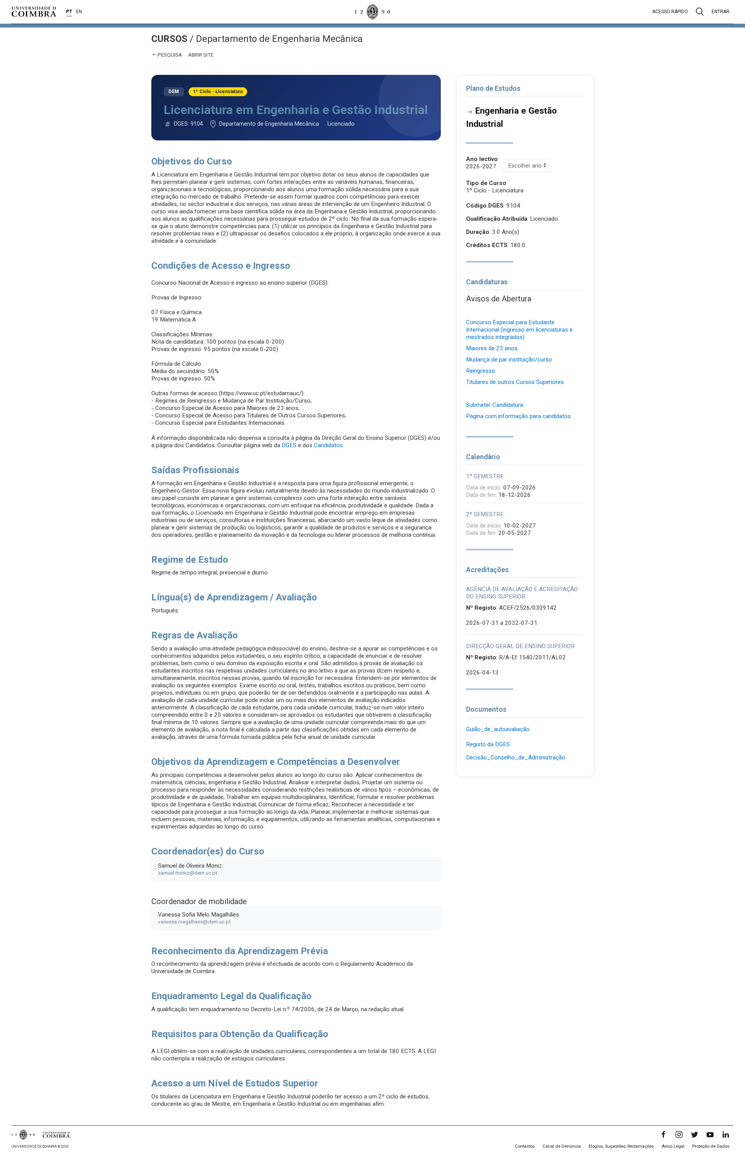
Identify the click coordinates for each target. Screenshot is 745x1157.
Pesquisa (170, 55)
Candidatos (328, 445)
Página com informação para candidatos (518, 416)
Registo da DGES (488, 744)
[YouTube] (710, 1134)
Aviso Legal (673, 1146)
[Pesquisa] (700, 11)
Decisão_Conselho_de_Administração (515, 757)
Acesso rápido (670, 11)
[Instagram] (679, 1134)
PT (69, 11)
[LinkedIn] (725, 1134)
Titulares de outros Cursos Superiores (515, 382)
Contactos (525, 1146)
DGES (289, 445)
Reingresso (480, 370)
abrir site (200, 55)
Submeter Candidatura (494, 404)
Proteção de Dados (710, 1146)
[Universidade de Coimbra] (34, 12)
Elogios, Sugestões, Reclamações (621, 1146)
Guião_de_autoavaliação (498, 729)
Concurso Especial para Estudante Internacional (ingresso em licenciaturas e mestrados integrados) (519, 330)
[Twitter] (694, 1134)
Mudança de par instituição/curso (509, 359)
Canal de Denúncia (561, 1146)
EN (79, 11)
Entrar (720, 11)
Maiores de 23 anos (492, 348)
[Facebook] (663, 1134)
